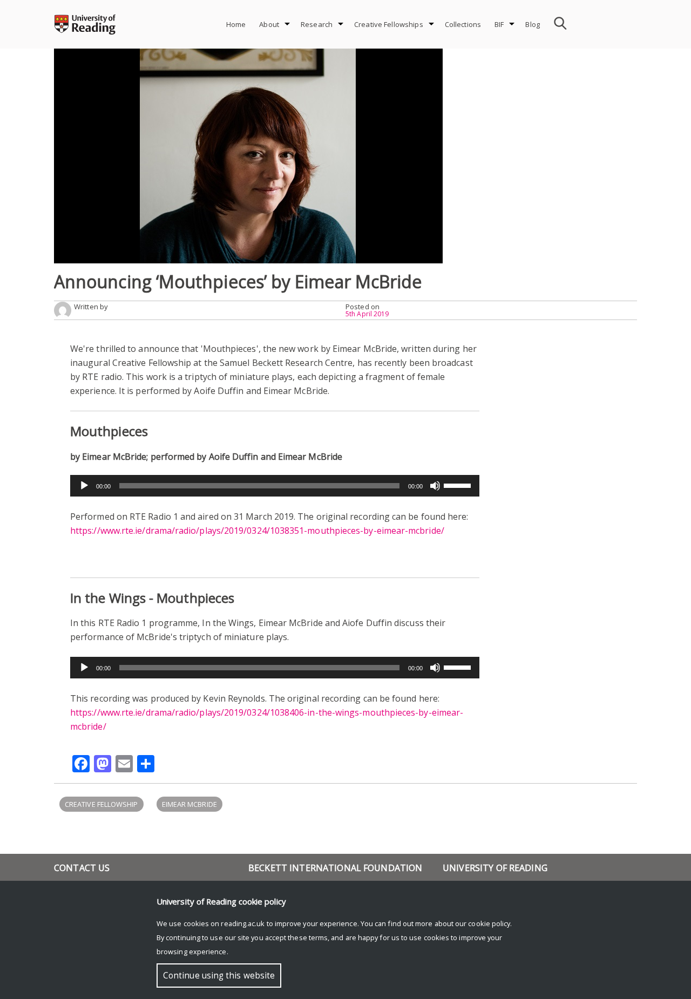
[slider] (459, 484)
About (269, 24)
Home (236, 24)
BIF (499, 24)
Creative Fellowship (101, 804)
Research (317, 24)
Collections (463, 24)
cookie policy (489, 923)
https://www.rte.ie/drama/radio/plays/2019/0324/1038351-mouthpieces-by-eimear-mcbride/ (257, 530)
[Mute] (435, 485)
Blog (532, 24)
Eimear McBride (189, 804)
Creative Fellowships (388, 24)
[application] (274, 486)
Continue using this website (219, 975)
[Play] (84, 485)
